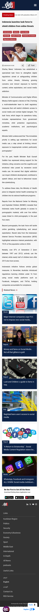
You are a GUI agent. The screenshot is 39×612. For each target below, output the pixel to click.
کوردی (5, 587)
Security (6, 528)
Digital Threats (16, 35)
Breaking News (8, 15)
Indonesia (6, 35)
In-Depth (6, 556)
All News (7, 560)
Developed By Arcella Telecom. (19, 603)
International (7, 32)
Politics (6, 523)
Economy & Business (11, 533)
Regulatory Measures (10, 39)
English (6, 582)
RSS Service (8, 596)
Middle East (8, 547)
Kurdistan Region (10, 519)
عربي (5, 577)
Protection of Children (29, 35)
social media (24, 32)
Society (6, 537)
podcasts (7, 565)
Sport (5, 542)
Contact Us (7, 591)
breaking (16, 32)
